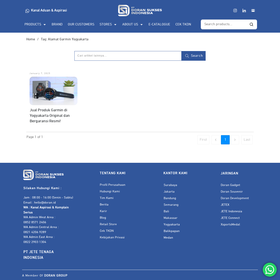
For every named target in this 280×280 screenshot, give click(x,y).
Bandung (170, 198)
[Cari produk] (251, 24)
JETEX (225, 204)
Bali (166, 211)
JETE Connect (230, 218)
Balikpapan (172, 231)
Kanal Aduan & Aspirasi (49, 10)
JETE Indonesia (231, 211)
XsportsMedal (230, 224)
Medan (168, 237)
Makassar (170, 218)
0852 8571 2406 (34, 222)
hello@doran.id (45, 202)
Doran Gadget (230, 185)
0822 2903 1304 (34, 242)
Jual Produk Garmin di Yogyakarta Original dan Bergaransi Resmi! (50, 115)
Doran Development (235, 198)
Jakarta (169, 191)
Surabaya (170, 185)
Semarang (171, 204)
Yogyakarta (172, 224)
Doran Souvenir (232, 191)
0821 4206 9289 (34, 232)
